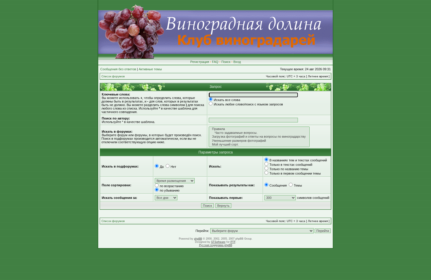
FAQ (215, 62)
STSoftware (218, 241)
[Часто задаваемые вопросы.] (259, 133)
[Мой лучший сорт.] (259, 144)
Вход (237, 62)
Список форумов (113, 76)
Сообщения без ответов (118, 69)
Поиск (225, 62)
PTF (232, 241)
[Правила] (259, 129)
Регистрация (199, 62)
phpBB (198, 238)
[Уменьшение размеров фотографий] (259, 141)
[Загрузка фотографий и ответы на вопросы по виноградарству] (259, 137)
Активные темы (150, 69)
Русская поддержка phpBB (215, 245)
